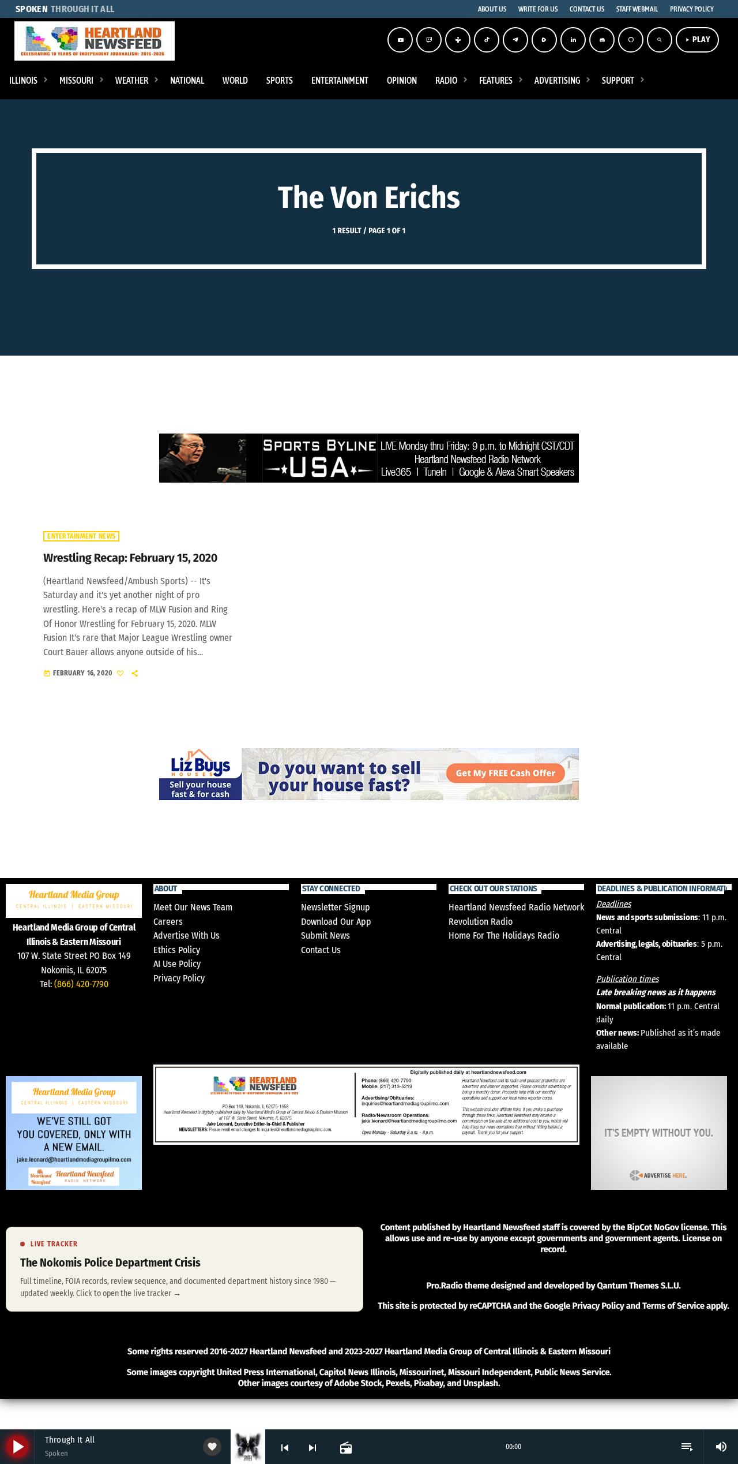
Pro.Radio (444, 1285)
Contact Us (321, 949)
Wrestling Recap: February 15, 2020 (130, 558)
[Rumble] (544, 40)
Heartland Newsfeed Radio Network (516, 907)
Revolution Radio (481, 921)
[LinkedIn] (573, 40)
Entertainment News (81, 536)
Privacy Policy (179, 978)
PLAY (697, 39)
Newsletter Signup (335, 907)
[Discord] (602, 40)
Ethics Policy (176, 949)
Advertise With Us (186, 935)
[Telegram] (515, 40)
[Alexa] (630, 40)
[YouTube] (400, 40)
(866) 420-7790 (81, 984)
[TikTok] (486, 40)
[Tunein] (457, 40)
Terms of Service (673, 1306)
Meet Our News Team (192, 907)
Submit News (325, 935)
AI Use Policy (177, 963)
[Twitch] (429, 40)
